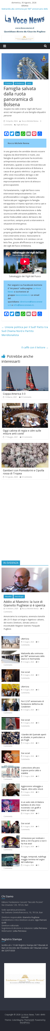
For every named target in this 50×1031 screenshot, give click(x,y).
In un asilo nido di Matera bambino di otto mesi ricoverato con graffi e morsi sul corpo (32, 806)
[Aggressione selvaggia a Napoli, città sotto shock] (11, 785)
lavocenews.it (23, 295)
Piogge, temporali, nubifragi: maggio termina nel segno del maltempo (33, 859)
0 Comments (26, 397)
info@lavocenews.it (23, 305)
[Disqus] (25, 521)
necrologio (19, 596)
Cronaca (8, 83)
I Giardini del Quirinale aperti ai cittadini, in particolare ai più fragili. (33, 737)
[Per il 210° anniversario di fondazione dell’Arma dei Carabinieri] (11, 700)
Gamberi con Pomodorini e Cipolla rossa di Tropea (23, 472)
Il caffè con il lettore (34, 347)
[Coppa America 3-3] (25, 367)
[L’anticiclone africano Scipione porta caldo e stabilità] (11, 766)
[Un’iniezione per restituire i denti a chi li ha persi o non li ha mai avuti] (11, 837)
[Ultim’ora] (11, 637)
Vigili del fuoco (22, 125)
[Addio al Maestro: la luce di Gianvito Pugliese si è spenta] (25, 569)
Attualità (8, 596)
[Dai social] (11, 670)
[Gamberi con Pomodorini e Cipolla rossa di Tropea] (25, 444)
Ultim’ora (25, 638)
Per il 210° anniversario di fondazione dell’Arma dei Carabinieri (32, 704)
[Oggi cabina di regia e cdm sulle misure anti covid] (25, 404)
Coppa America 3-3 (14, 393)
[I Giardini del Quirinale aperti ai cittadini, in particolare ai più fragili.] (11, 733)
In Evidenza (19, 83)
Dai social (25, 672)
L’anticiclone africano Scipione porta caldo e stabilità (31, 770)
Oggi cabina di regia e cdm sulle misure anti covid (22, 432)
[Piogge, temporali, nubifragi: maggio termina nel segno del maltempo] (11, 855)
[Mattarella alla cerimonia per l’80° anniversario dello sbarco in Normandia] (11, 652)
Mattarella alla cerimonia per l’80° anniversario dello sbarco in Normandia (33, 656)
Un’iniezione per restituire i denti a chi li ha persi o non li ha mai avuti (33, 841)
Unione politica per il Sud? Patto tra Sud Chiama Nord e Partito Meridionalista (25, 331)
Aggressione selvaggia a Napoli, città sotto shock (32, 787)
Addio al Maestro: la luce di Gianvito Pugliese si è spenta (24, 603)
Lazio (29, 83)
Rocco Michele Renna (30, 121)
